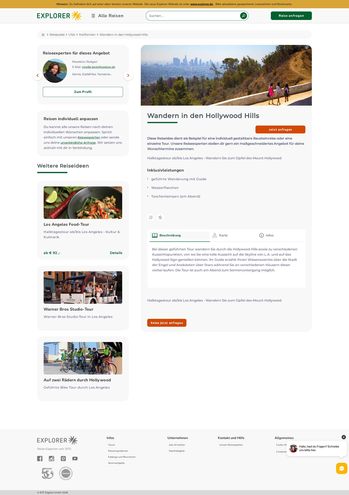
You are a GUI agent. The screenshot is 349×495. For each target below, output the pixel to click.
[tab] (180, 237)
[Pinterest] (63, 458)
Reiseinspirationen (118, 450)
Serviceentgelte (116, 463)
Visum (111, 444)
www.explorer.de (201, 4)
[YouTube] (75, 459)
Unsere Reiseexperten (231, 444)
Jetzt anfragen (280, 129)
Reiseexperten (89, 137)
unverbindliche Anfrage (78, 142)
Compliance (282, 451)
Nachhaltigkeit (177, 450)
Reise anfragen (291, 16)
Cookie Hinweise (285, 444)
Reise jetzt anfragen (167, 323)
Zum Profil (83, 92)
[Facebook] (39, 458)
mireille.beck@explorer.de (98, 67)
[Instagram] (51, 458)
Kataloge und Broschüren (122, 457)
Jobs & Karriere (177, 444)
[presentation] (180, 235)
